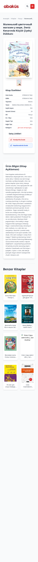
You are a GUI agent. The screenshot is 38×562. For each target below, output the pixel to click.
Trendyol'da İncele (19, 140)
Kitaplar (13, 18)
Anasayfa (6, 18)
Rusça (20, 18)
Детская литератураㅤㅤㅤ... (25, 128)
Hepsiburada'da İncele (20, 145)
